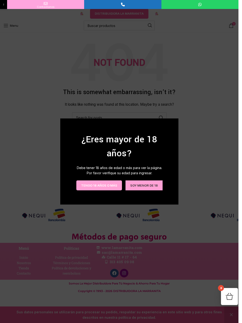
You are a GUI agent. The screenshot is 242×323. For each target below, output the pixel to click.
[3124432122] (122, 4)
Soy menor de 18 (144, 185)
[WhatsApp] (199, 4)
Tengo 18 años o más (99, 185)
